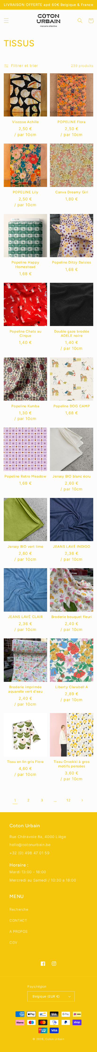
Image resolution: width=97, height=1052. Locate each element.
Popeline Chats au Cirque (25, 333)
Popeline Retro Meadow (25, 476)
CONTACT (18, 920)
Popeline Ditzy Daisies (71, 262)
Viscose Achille (25, 122)
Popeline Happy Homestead (25, 264)
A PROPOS (18, 931)
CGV (13, 942)
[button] (6, 20)
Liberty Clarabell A (71, 687)
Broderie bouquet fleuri (71, 617)
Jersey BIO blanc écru (72, 476)
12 (68, 800)
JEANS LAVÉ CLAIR (25, 617)
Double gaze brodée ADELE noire (71, 333)
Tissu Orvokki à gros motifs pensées (72, 764)
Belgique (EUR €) (46, 996)
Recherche (18, 909)
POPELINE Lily (25, 192)
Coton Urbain (55, 1039)
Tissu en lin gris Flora (25, 762)
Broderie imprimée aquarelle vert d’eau (25, 689)
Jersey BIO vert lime (25, 546)
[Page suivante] (82, 800)
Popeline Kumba (25, 406)
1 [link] (15, 800)
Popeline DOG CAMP (71, 406)
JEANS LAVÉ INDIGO (71, 546)
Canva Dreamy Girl (71, 192)
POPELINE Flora (71, 122)
